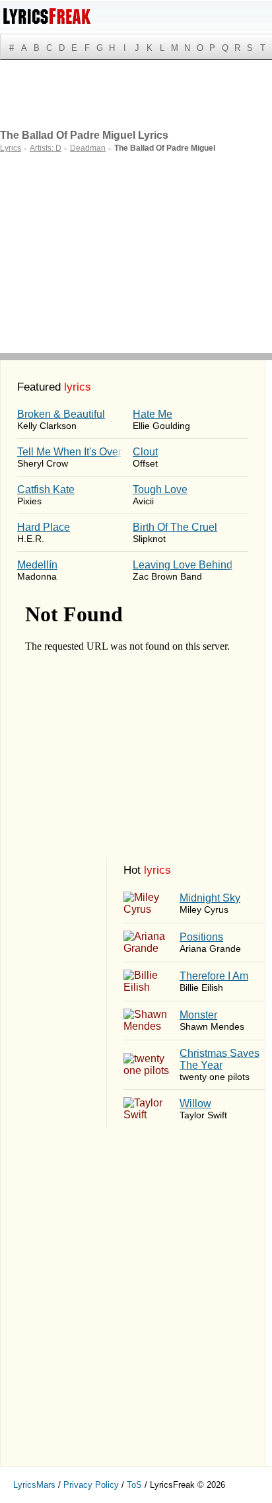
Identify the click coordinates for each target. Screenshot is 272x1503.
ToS (134, 1485)
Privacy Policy (91, 1485)
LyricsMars (34, 1485)
